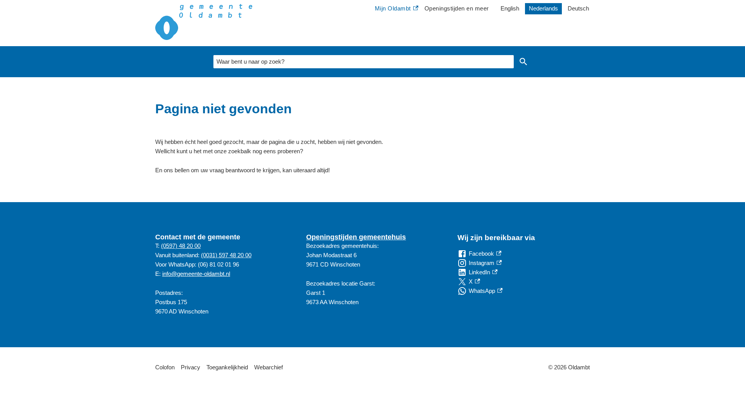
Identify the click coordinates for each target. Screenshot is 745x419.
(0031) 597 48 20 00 (226, 255)
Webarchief (268, 367)
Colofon (165, 367)
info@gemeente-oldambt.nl (196, 273)
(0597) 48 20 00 (181, 245)
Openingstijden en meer (456, 8)
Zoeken (523, 61)
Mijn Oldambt (393, 9)
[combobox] (363, 61)
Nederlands (543, 8)
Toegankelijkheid (227, 367)
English (510, 8)
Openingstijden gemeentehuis (356, 237)
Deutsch (578, 8)
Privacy (190, 367)
